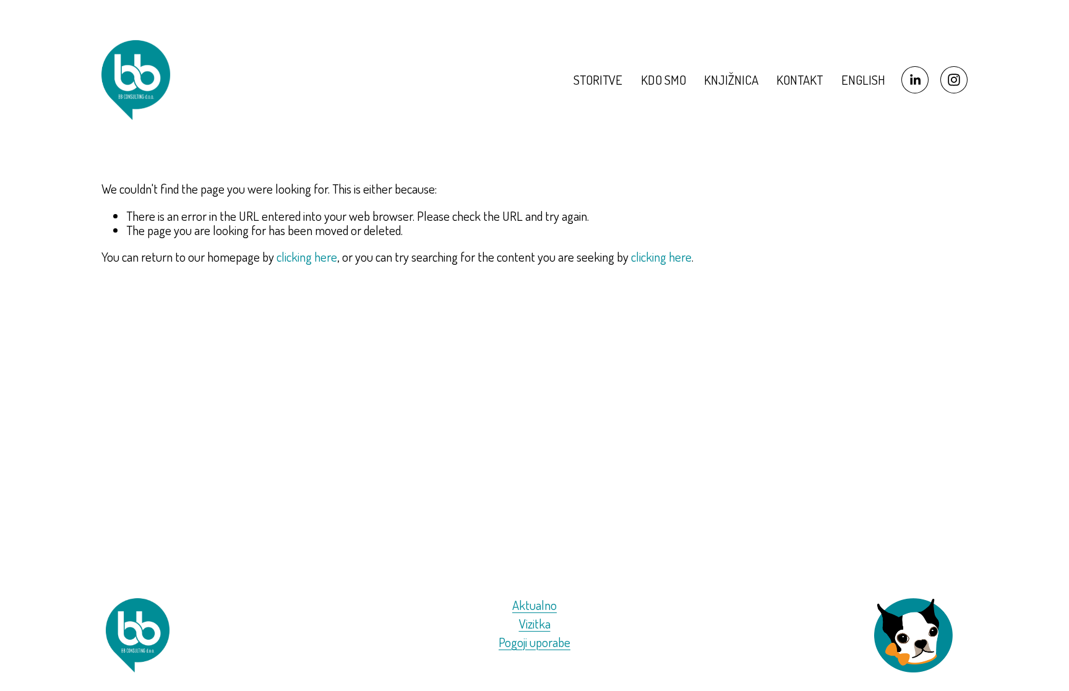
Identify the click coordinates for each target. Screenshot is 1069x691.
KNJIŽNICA (731, 80)
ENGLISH (863, 80)
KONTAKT (799, 80)
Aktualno (534, 605)
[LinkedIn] (915, 79)
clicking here (307, 257)
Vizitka (535, 624)
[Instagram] (954, 79)
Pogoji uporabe (534, 642)
